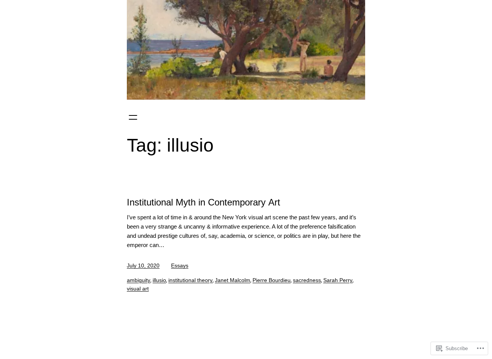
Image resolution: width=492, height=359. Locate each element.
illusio (159, 280)
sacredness (307, 280)
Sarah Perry (337, 280)
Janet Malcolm (232, 280)
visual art (138, 289)
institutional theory (190, 280)
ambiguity (138, 280)
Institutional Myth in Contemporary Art (203, 202)
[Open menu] (133, 117)
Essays (179, 265)
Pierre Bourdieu (272, 280)
